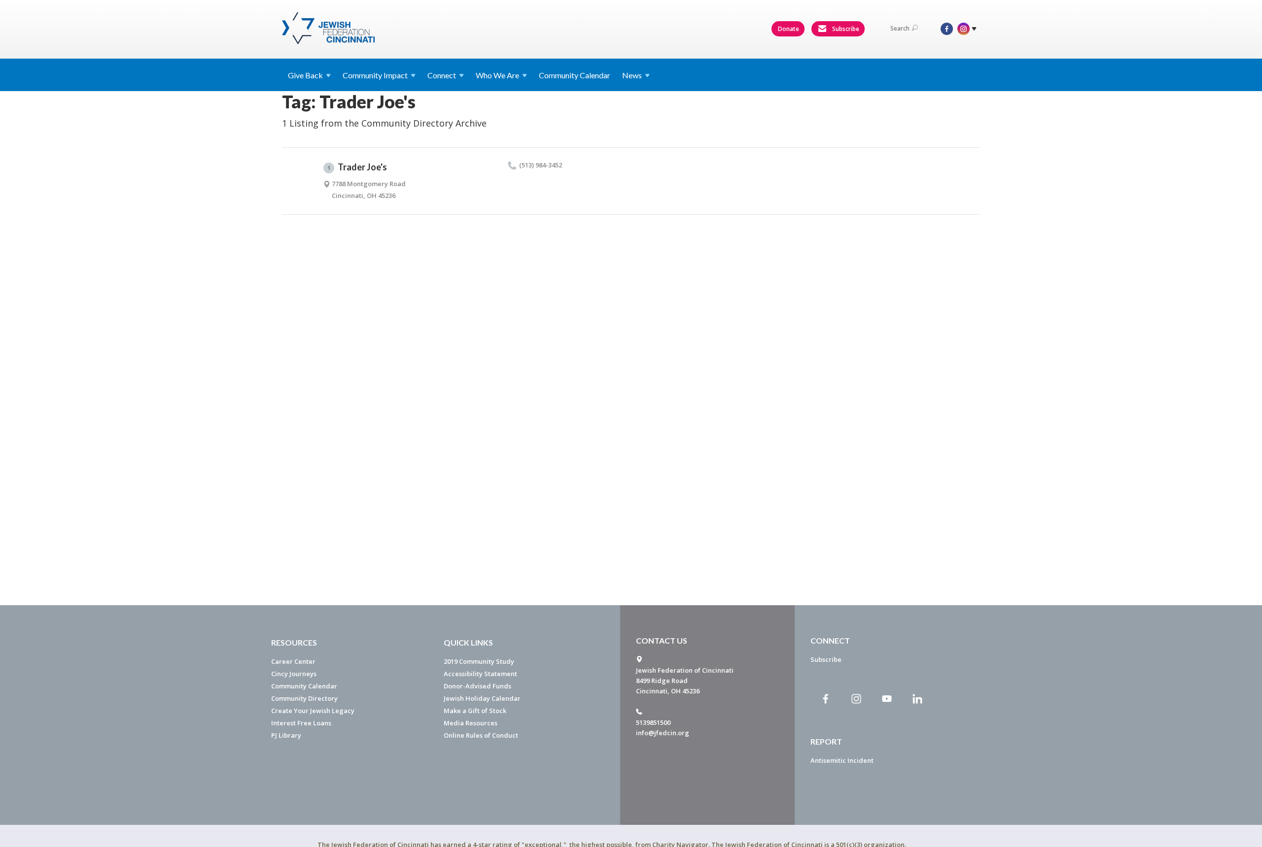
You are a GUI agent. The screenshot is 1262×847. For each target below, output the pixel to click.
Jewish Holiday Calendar (482, 698)
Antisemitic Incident (842, 760)
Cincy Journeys (293, 673)
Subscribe (845, 29)
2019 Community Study (479, 661)
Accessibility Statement (480, 673)
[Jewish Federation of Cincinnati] (329, 28)
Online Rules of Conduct (481, 735)
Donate (788, 29)
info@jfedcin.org (662, 732)
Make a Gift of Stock (475, 710)
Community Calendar (574, 75)
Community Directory (304, 698)
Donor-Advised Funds (477, 686)
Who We (497, 75)
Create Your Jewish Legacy (312, 710)
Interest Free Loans (301, 722)
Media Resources (470, 722)
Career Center (293, 661)
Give (305, 75)
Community (375, 75)
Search (900, 28)
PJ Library (286, 735)
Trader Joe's (357, 167)
